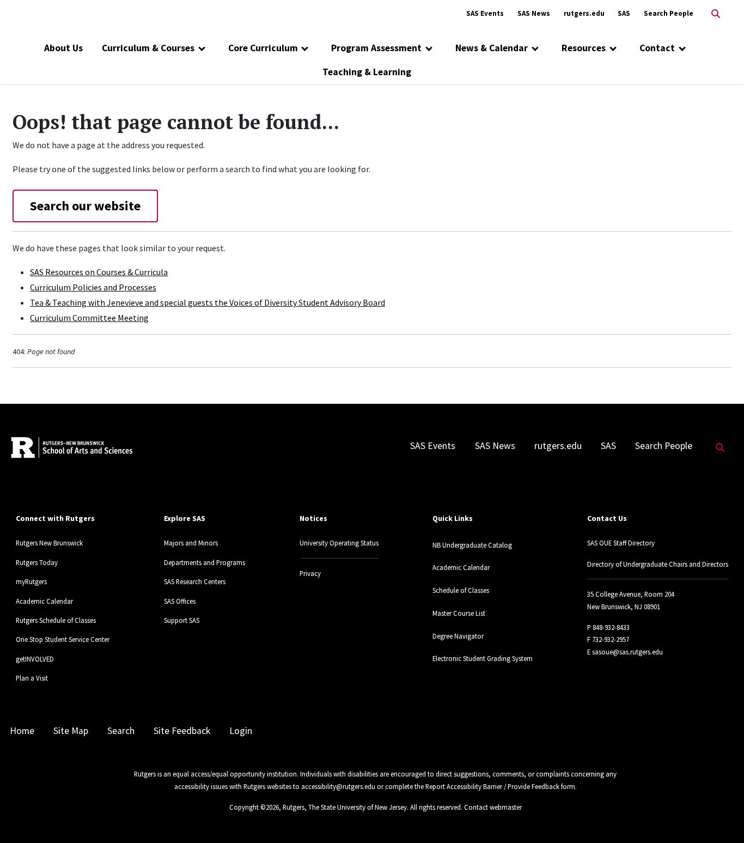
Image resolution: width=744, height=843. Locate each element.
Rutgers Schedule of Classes (56, 620)
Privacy (310, 573)
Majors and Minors (191, 542)
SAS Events (485, 13)
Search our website (85, 205)
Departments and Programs (204, 562)
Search (121, 731)
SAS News (533, 13)
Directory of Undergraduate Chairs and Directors (657, 564)
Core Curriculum (263, 48)
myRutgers (31, 581)
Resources (584, 48)
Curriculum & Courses (148, 48)
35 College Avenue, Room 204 (630, 594)
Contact (657, 48)
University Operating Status (339, 542)
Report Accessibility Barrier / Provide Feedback (492, 786)
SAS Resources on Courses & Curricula (99, 271)
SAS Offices (180, 601)
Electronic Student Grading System (482, 658)
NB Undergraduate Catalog (472, 545)
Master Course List (458, 613)
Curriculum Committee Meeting (89, 317)
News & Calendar (491, 48)
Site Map (70, 731)
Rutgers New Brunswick (49, 542)
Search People (668, 13)
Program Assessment (376, 48)
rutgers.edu (584, 13)
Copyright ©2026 (254, 807)
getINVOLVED (35, 658)
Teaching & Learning (366, 72)
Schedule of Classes (460, 590)
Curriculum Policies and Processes (93, 287)
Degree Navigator (458, 636)
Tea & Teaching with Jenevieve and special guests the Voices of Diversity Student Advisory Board (207, 302)
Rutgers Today (37, 562)
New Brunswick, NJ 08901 (623, 606)
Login (240, 731)
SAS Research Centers (194, 581)
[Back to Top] (720, 816)
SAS (624, 13)
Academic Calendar (44, 601)
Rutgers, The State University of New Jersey (345, 807)
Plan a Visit (32, 678)
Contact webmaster (493, 807)
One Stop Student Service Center (62, 639)
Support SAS (181, 620)
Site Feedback (182, 731)
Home (22, 731)
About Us (63, 48)
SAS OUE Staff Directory (621, 542)
